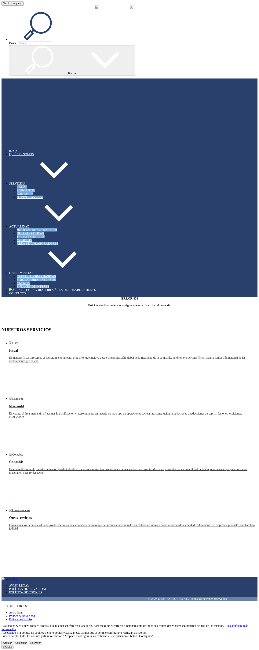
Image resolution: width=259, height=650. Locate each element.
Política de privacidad (22, 616)
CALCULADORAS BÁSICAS (36, 276)
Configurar (21, 642)
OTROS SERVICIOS (30, 197)
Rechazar (35, 642)
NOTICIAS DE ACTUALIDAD (37, 229)
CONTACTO (17, 293)
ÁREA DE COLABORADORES (37, 243)
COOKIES (7, 647)
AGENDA (23, 283)
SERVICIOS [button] (17, 183)
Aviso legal (16, 612)
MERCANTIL (26, 190)
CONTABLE (25, 193)
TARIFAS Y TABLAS (31, 236)
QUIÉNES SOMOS (21, 154)
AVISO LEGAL (19, 585)
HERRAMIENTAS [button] (21, 272)
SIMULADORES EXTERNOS (36, 279)
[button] (42, 39)
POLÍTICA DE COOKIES (25, 592)
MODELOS (24, 240)
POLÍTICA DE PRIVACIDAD (28, 589)
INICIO (14, 150)
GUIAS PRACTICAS (30, 233)
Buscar (13, 43)
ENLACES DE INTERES (33, 286)
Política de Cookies (20, 619)
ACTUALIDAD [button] (19, 226)
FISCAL (22, 187)
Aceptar (7, 642)
